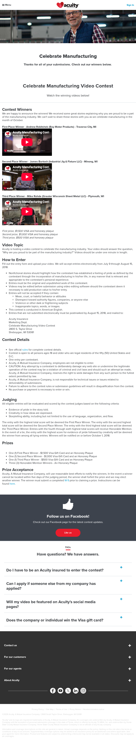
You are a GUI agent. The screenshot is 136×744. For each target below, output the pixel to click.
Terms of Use (61, 709)
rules (25, 349)
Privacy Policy (38, 709)
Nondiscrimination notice (93, 709)
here (12, 483)
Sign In (130, 5)
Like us (68, 532)
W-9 (67, 480)
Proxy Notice (75, 709)
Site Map (50, 709)
